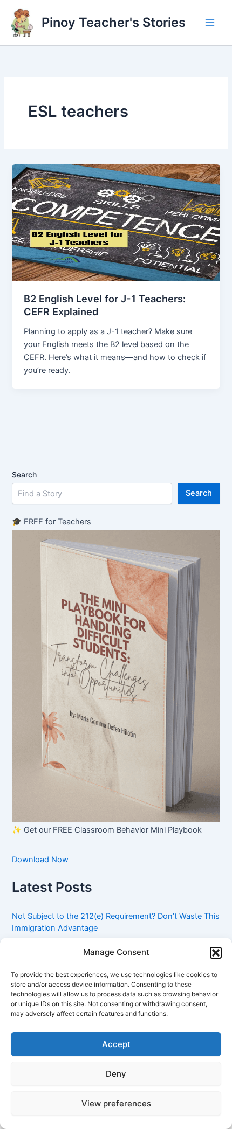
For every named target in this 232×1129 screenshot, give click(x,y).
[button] (215, 952)
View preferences (116, 1103)
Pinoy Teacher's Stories (114, 22)
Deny (116, 1074)
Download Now (40, 859)
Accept (116, 1044)
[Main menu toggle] (210, 22)
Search (24, 474)
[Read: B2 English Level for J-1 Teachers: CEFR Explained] (116, 222)
